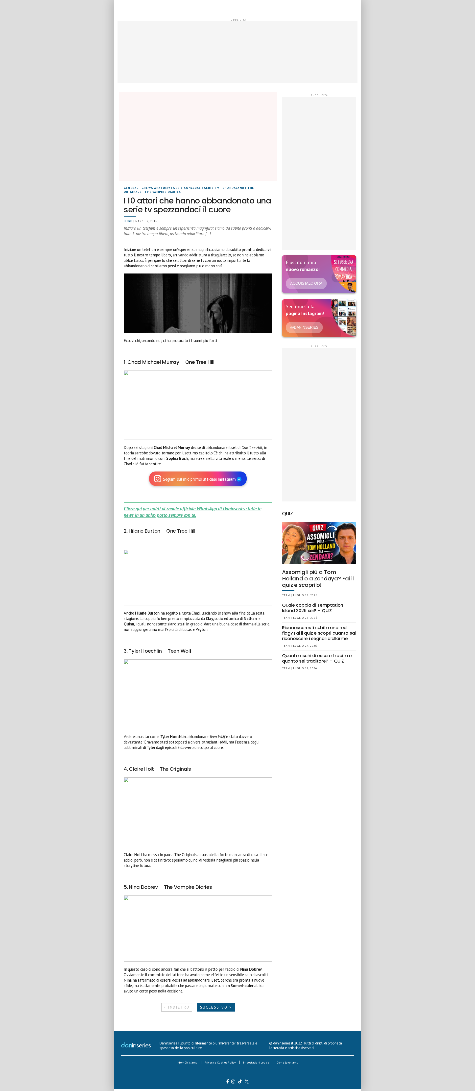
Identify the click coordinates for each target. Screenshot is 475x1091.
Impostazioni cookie (256, 1062)
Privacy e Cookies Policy (220, 1062)
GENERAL (131, 188)
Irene (128, 221)
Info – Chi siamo (187, 1062)
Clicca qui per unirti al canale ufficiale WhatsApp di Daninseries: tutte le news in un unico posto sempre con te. (192, 511)
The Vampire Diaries (162, 192)
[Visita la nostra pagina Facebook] (227, 1082)
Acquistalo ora (306, 283)
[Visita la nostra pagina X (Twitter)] (247, 1082)
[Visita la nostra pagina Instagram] (233, 1082)
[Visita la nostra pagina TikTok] (240, 1082)
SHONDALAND (233, 188)
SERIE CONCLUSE (187, 188)
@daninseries (304, 327)
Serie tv (211, 188)
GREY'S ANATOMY (156, 188)
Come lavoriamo (287, 1062)
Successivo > (216, 1007)
